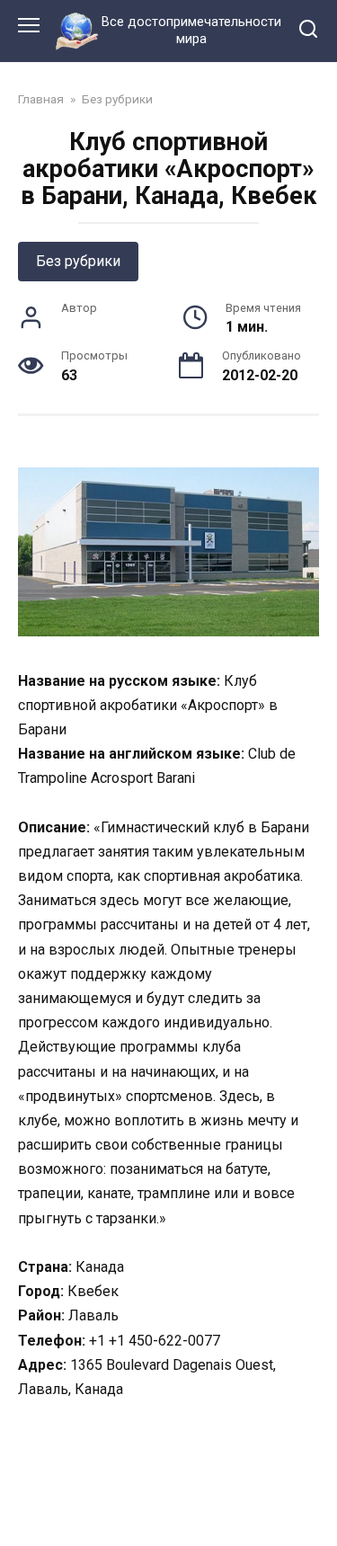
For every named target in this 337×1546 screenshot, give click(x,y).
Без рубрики (78, 261)
